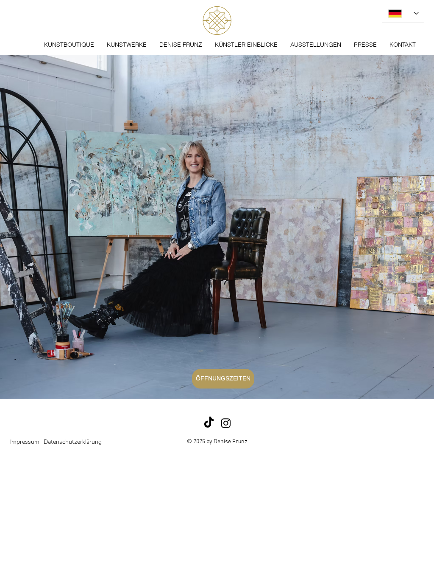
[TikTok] (209, 423)
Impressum (24, 442)
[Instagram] (226, 423)
